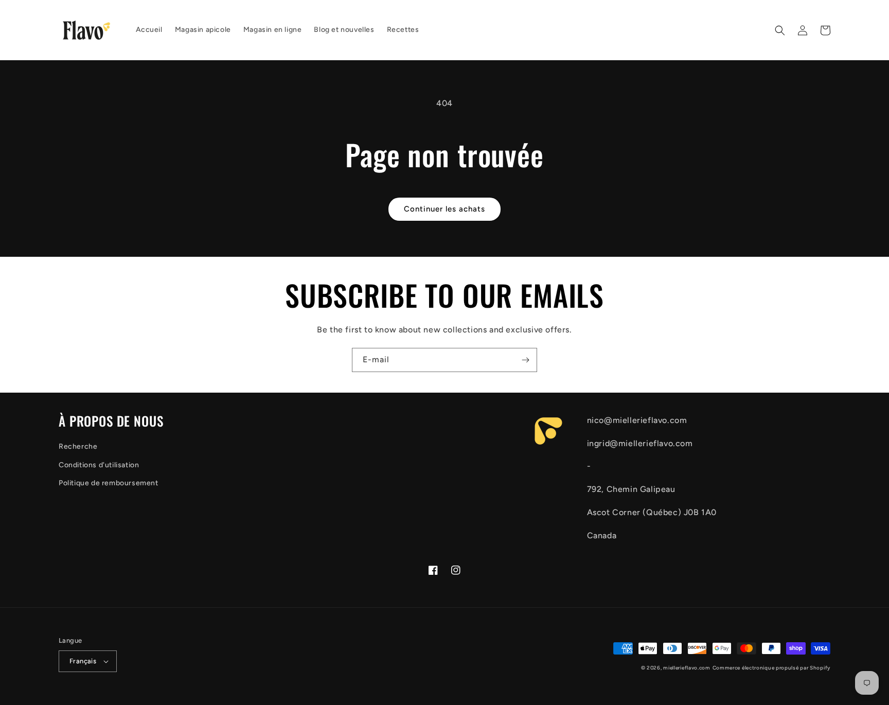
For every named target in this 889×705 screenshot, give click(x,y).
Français (82, 661)
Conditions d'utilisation (99, 465)
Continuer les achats (444, 209)
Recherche (78, 446)
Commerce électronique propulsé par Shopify (771, 667)
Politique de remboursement (108, 483)
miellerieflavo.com (686, 667)
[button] (780, 30)
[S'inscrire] (525, 360)
